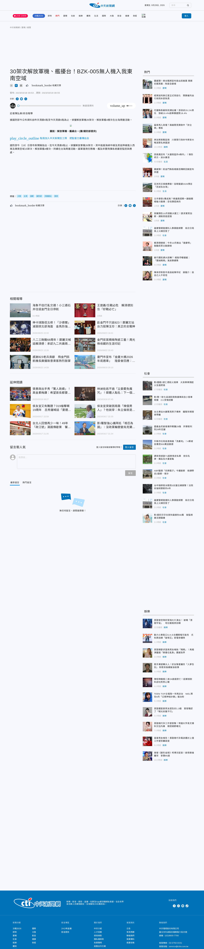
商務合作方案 (100, 946)
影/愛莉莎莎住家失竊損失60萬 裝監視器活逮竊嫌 (147, 518)
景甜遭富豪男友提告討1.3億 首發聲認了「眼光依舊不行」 (147, 712)
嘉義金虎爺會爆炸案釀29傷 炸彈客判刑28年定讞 (147, 430)
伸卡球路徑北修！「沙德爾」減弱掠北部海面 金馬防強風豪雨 (20, 327)
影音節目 (65, 932)
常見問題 (130, 932)
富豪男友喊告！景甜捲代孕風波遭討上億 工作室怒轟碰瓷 (147, 741)
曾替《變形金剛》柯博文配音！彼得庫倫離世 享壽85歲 (147, 756)
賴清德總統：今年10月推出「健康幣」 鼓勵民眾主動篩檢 (147, 246)
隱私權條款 (99, 939)
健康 (127, 16)
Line (182, 905)
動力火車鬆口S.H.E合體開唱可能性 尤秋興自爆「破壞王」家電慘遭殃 (147, 638)
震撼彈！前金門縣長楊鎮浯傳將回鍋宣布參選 (147, 172)
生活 (96, 16)
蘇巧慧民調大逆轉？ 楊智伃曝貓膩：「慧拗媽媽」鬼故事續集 (147, 261)
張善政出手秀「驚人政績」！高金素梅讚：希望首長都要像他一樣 (20, 394)
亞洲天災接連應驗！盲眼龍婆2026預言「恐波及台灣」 (147, 187)
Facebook (174, 905)
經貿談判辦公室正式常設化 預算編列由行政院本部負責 (147, 99)
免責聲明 (98, 943)
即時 (50, 16)
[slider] (49, 105)
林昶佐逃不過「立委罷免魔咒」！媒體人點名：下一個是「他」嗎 (84, 394)
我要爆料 (130, 939)
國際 (104, 16)
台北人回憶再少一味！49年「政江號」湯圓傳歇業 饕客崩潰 (20, 428)
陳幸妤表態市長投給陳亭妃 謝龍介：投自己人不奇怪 (147, 275)
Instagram (178, 905)
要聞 (65, 16)
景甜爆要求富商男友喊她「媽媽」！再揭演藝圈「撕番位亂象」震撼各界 (147, 653)
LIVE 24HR (21, 16)
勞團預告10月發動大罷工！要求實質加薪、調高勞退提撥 (147, 216)
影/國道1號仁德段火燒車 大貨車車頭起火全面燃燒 (147, 385)
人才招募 (98, 932)
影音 (119, 16)
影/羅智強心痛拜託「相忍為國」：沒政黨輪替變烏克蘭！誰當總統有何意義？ (84, 428)
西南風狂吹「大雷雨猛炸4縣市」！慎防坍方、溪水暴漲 (147, 158)
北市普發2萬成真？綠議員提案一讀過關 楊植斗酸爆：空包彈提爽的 (147, 202)
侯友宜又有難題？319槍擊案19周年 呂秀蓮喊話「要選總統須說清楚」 (20, 411)
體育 (89, 16)
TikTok (187, 905)
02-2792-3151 (175, 943)
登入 (187, 16)
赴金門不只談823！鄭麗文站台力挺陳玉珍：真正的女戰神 (84, 327)
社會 (73, 16)
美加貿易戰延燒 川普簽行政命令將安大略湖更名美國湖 (147, 143)
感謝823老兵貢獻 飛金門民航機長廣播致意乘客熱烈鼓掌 (20, 362)
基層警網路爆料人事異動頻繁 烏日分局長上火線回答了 (147, 231)
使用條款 (98, 936)
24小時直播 (66, 929)
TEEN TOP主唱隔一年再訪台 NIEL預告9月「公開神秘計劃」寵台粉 (147, 697)
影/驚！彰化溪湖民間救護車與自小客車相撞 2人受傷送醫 (147, 400)
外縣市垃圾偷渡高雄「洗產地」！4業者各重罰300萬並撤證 (147, 444)
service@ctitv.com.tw (178, 946)
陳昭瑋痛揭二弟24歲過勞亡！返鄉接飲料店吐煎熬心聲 (147, 682)
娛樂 (81, 16)
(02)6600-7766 (172, 936)
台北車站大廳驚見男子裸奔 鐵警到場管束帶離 (147, 415)
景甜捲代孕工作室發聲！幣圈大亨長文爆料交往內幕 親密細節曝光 (147, 726)
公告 (129, 929)
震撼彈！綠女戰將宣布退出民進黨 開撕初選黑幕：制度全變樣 (147, 84)
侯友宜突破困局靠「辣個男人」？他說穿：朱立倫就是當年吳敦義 (84, 411)
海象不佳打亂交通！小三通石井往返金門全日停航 (20, 310)
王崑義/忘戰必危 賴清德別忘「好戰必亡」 (84, 310)
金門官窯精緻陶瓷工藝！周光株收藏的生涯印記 (84, 345)
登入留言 (129, 447)
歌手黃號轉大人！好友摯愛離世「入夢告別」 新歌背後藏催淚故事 (147, 667)
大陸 (112, 16)
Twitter (170, 905)
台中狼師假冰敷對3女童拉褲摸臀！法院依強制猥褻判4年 (147, 488)
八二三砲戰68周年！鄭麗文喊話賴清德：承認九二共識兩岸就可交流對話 (20, 345)
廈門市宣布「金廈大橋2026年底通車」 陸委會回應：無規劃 (84, 362)
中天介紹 (98, 929)
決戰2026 (38, 16)
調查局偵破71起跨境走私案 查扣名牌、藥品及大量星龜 (147, 459)
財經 (135, 16)
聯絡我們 (130, 936)
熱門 (57, 16)
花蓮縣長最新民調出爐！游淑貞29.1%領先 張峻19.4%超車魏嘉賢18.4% (147, 113)
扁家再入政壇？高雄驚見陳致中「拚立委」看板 (147, 128)
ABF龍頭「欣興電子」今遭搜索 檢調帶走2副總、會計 (147, 474)
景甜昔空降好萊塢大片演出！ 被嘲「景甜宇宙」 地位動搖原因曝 (147, 623)
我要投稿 (130, 943)
